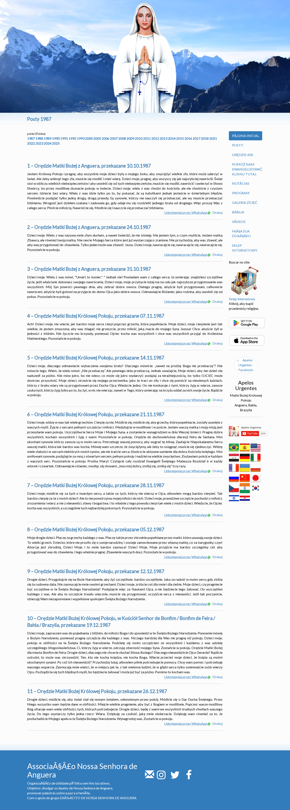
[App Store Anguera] (247, 340)
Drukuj (217, 212)
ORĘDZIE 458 (242, 155)
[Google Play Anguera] (247, 322)
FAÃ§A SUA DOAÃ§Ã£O (241, 233)
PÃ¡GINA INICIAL (245, 136)
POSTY (237, 145)
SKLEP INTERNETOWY (244, 247)
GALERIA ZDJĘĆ (244, 202)
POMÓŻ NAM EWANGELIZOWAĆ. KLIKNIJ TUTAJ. (247, 169)
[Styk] (149, 777)
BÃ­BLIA (238, 212)
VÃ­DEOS (238, 222)
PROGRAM (240, 193)
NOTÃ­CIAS (240, 183)
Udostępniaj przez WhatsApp (185, 212)
